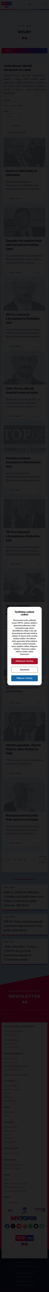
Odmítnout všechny (24, 661)
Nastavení (24, 670)
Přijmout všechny (24, 678)
